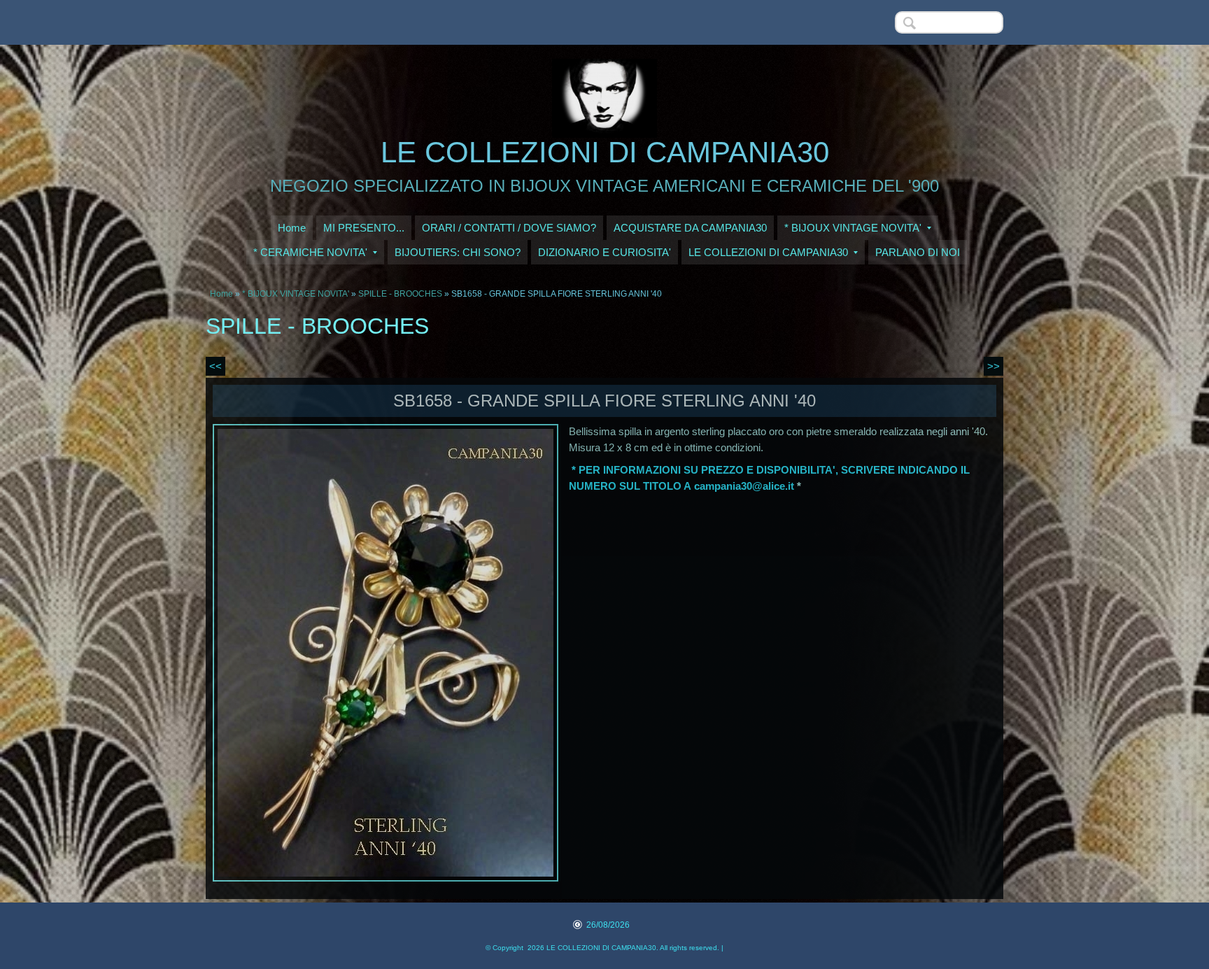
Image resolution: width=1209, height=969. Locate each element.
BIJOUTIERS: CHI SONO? (458, 252)
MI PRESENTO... (363, 228)
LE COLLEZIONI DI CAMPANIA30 (605, 152)
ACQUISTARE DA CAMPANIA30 (690, 228)
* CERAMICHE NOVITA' (310, 252)
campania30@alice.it (744, 486)
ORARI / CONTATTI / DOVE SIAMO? (509, 228)
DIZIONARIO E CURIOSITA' (604, 252)
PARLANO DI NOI (917, 252)
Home (292, 228)
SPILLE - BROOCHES (400, 294)
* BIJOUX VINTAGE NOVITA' (852, 228)
